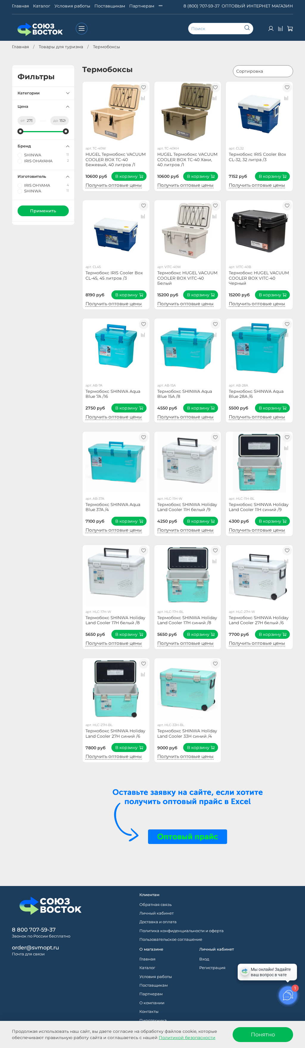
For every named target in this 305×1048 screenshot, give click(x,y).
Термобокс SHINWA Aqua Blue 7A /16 (112, 394)
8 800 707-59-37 (34, 929)
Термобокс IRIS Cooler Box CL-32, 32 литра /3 (257, 157)
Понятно (263, 1034)
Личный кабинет (156, 913)
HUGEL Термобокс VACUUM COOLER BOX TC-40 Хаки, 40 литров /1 (187, 159)
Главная (20, 6)
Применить (43, 211)
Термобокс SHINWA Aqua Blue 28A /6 (256, 394)
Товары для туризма (61, 46)
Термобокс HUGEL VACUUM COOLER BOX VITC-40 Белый (187, 278)
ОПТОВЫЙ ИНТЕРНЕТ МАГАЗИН (257, 6)
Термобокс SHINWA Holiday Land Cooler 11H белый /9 (187, 507)
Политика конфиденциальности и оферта (181, 931)
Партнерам (141, 6)
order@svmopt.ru (35, 947)
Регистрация (212, 968)
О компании (151, 1003)
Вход (204, 959)
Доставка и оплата (158, 922)
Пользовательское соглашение (170, 939)
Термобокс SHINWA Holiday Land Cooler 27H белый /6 (259, 620)
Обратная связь (155, 904)
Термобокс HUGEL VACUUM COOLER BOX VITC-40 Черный (259, 278)
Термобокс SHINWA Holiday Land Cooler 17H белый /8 (115, 620)
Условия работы (72, 6)
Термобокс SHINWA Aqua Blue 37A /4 (112, 507)
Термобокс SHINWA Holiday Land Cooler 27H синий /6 (115, 733)
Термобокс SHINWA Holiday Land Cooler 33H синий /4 (187, 733)
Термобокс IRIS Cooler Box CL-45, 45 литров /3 (114, 275)
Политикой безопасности (187, 1037)
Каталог (41, 6)
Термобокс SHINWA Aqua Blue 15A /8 (184, 394)
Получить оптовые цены (113, 185)
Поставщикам (109, 6)
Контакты (148, 1011)
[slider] (20, 131)
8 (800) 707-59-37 (201, 6)
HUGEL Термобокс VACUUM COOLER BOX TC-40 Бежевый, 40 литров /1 (115, 159)
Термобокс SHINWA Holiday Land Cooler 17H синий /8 (187, 620)
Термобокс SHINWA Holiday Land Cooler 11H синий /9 (259, 507)
